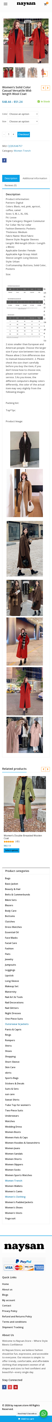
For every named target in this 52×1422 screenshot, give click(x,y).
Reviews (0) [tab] (11, 185)
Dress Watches (13, 927)
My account (8, 1300)
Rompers (10, 1040)
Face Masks (11, 937)
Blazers (9, 905)
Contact (6, 1305)
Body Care (10, 910)
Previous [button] (7, 40)
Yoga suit (10, 1218)
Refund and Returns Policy (17, 1316)
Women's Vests (13, 1213)
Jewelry (9, 959)
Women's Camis (13, 1191)
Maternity (10, 991)
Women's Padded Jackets (19, 1202)
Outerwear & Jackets (17, 1024)
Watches (10, 1121)
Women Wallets (14, 1186)
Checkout (23, 134)
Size (4, 121)
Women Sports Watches (18, 1175)
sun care (10, 1094)
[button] (47, 76)
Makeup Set (11, 986)
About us (7, 1289)
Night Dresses (13, 1013)
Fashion (9, 948)
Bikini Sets (11, 900)
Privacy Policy (9, 1311)
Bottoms (10, 916)
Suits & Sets (12, 1088)
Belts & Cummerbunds (17, 894)
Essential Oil (12, 932)
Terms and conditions (14, 1321)
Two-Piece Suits (14, 1110)
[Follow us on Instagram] (10, 1387)
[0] (45, 4)
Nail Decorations (14, 1002)
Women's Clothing (15, 1196)
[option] (26, 41)
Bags (7, 878)
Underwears (12, 1115)
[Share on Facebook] (4, 160)
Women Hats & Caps (16, 1137)
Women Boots (13, 1132)
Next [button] (44, 40)
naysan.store (21, 1405)
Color (5, 114)
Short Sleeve (12, 1061)
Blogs (5, 1294)
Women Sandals (14, 1153)
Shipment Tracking (12, 1327)
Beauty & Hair (13, 889)
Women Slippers (14, 1164)
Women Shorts (13, 1159)
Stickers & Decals (14, 1083)
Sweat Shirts (12, 1099)
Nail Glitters (12, 1008)
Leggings (10, 970)
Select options (11, 850)
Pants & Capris (13, 1029)
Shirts (8, 1045)
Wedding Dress (13, 1126)
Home (5, 1284)
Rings (8, 1034)
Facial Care (11, 943)
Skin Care (10, 1067)
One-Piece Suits (14, 1018)
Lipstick (9, 975)
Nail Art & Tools (14, 997)
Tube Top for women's (18, 1105)
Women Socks (13, 1169)
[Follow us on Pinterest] (15, 1387)
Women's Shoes (14, 1207)
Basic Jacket (11, 883)
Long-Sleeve (12, 981)
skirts (8, 1072)
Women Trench (22, 150)
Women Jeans (12, 1148)
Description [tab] (11, 178)
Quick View (26, 834)
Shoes (8, 1051)
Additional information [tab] (35, 178)
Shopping (10, 1056)
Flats (7, 954)
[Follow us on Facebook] (4, 1387)
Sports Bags (11, 1078)
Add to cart (27, 1418)
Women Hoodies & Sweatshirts (22, 1142)
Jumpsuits (10, 964)
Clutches (10, 921)
